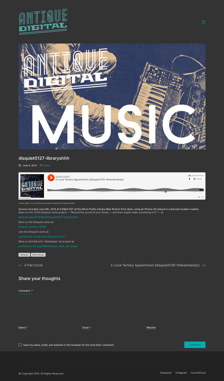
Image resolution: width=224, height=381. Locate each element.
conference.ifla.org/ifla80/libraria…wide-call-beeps (48, 246)
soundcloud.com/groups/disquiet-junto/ (42, 236)
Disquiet (24, 254)
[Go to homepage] (43, 21)
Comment (26, 290)
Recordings (38, 254)
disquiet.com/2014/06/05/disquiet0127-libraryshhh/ (48, 217)
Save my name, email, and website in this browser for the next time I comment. (68, 344)
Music (47, 165)
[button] (203, 22)
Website (151, 327)
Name (23, 327)
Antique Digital (24, 203)
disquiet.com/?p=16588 (32, 226)
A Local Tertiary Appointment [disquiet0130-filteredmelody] (53, 203)
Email (86, 327)
